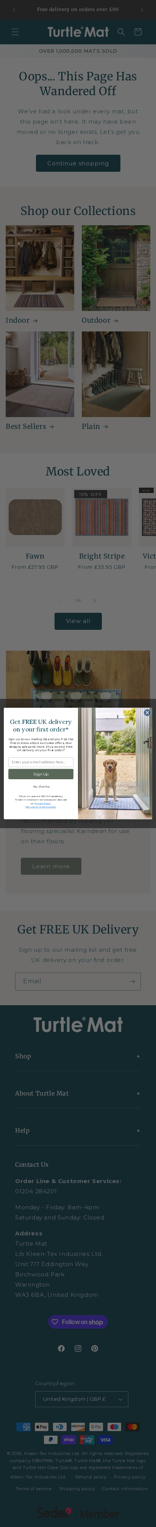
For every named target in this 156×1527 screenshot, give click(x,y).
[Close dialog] (147, 712)
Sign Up (40, 774)
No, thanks (41, 786)
